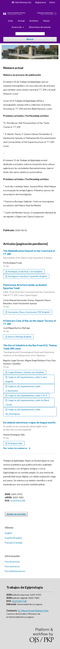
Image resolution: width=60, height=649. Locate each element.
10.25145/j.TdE (17, 500)
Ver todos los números (15, 448)
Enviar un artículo (16, 514)
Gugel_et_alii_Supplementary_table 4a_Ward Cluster (27, 402)
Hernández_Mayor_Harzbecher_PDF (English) (29, 312)
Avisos (46, 20)
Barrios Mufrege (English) (19, 336)
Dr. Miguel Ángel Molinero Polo (33, 610)
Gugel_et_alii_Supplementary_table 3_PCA (27, 395)
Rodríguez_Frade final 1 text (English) (25, 271)
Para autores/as (12, 566)
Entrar (52, 2)
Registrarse (40, 2)
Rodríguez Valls (15, 443)
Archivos (33, 20)
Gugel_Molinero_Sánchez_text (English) (26, 372)
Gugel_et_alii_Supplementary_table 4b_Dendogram (22, 411)
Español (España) (13, 537)
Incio (10, 20)
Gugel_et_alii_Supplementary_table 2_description (22, 388)
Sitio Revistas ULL (23, 2)
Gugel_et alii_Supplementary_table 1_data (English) (26, 379)
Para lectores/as (12, 561)
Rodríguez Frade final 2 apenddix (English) (27, 276)
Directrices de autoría (40, 27)
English (8, 533)
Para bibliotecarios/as (15, 571)
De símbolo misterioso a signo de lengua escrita (29, 426)
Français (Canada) (13, 542)
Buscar (30, 39)
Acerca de (17, 27)
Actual (21, 20)
